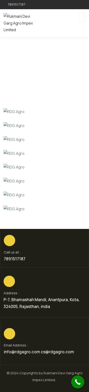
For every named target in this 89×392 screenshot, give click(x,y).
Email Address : (16, 345)
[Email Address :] (9, 333)
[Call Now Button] (77, 381)
